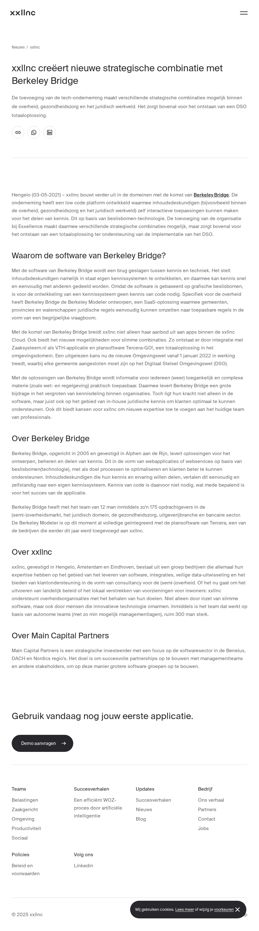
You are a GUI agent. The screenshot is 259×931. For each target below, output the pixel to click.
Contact (206, 819)
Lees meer (184, 909)
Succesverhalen (153, 800)
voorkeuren (224, 909)
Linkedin (83, 865)
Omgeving (23, 819)
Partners (207, 809)
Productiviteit (26, 828)
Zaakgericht (25, 809)
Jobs (203, 828)
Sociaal (20, 837)
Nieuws (18, 47)
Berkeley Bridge (211, 194)
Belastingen (25, 800)
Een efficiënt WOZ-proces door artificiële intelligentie (98, 807)
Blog (141, 819)
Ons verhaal (211, 800)
